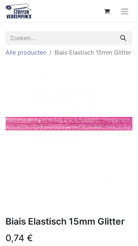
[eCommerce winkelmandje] (106, 11)
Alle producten (26, 52)
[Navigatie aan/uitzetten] (124, 11)
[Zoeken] (123, 38)
